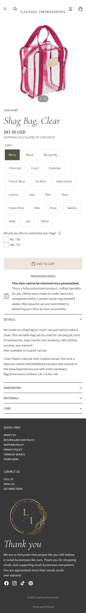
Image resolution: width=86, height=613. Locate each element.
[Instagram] (14, 583)
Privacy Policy (13, 449)
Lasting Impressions (47, 597)
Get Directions (13, 488)
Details (9, 319)
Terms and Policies (43, 606)
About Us (10, 435)
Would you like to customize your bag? (30, 233)
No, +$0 (15, 239)
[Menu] (5, 9)
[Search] (15, 9)
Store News (11, 459)
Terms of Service (14, 454)
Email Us (9, 484)
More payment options (43, 275)
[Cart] (80, 9)
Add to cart (46, 264)
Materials (11, 398)
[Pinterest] (30, 583)
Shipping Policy (14, 444)
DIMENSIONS (12, 388)
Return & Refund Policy (19, 439)
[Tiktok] (22, 583)
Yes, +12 (15, 244)
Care (7, 408)
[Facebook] (6, 583)
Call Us (8, 479)
